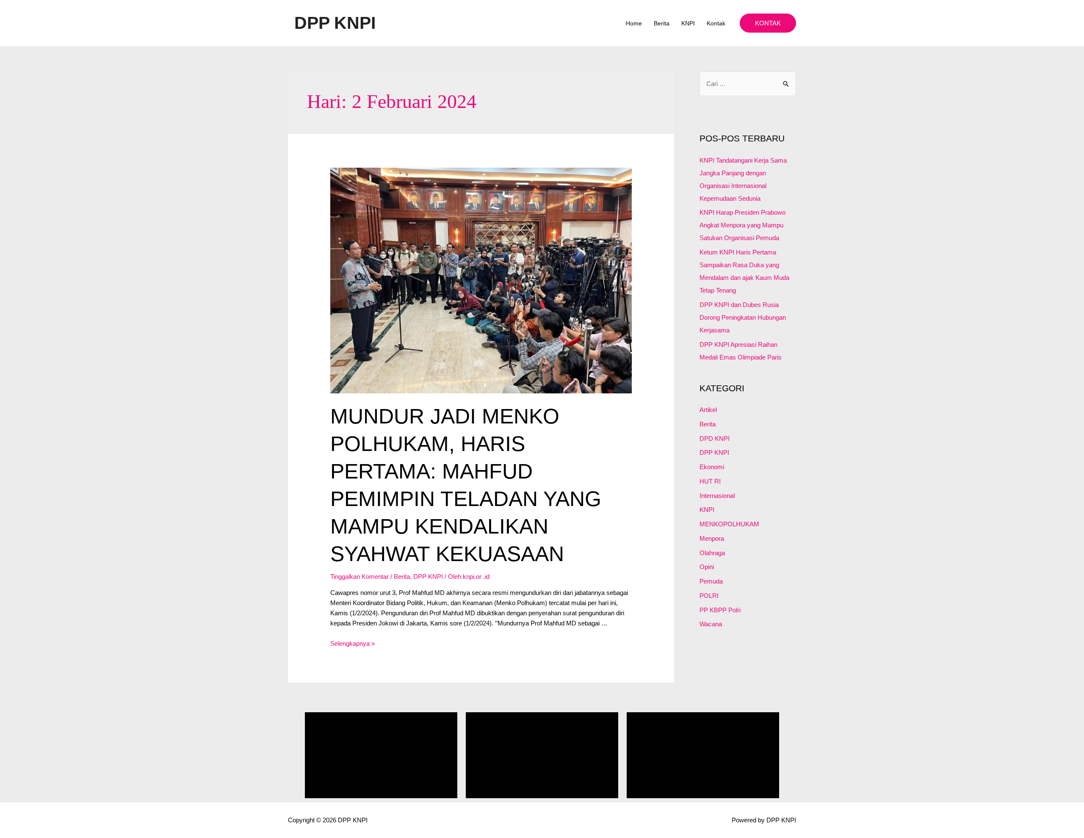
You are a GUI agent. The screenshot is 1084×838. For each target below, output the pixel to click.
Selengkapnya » (352, 643)
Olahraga (712, 552)
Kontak (716, 23)
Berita (661, 23)
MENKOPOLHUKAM (729, 524)
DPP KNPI (335, 23)
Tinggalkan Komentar (359, 576)
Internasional (717, 495)
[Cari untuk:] (748, 83)
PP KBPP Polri (720, 610)
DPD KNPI (715, 438)
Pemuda (711, 581)
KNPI (688, 23)
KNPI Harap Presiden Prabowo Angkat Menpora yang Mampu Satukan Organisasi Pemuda (742, 225)
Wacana (711, 624)
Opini (707, 566)
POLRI (709, 595)
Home (634, 23)
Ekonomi (712, 466)
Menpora (712, 538)
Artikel (708, 409)
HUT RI (710, 481)
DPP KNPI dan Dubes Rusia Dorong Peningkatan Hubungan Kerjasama (743, 317)
